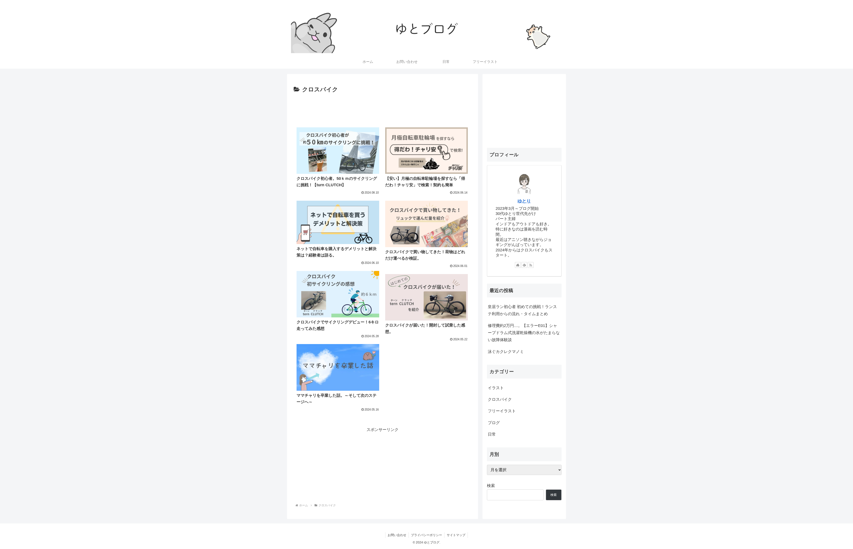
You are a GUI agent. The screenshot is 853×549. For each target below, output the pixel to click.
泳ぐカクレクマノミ (506, 351)
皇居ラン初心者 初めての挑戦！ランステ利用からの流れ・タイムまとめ (522, 310)
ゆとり (524, 200)
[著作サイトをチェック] (518, 265)
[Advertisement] (382, 107)
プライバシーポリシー (426, 535)
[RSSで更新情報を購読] (531, 265)
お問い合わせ (397, 535)
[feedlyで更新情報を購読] (524, 265)
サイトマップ (456, 535)
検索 (491, 485)
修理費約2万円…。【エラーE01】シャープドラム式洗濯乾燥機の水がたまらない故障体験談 (524, 332)
